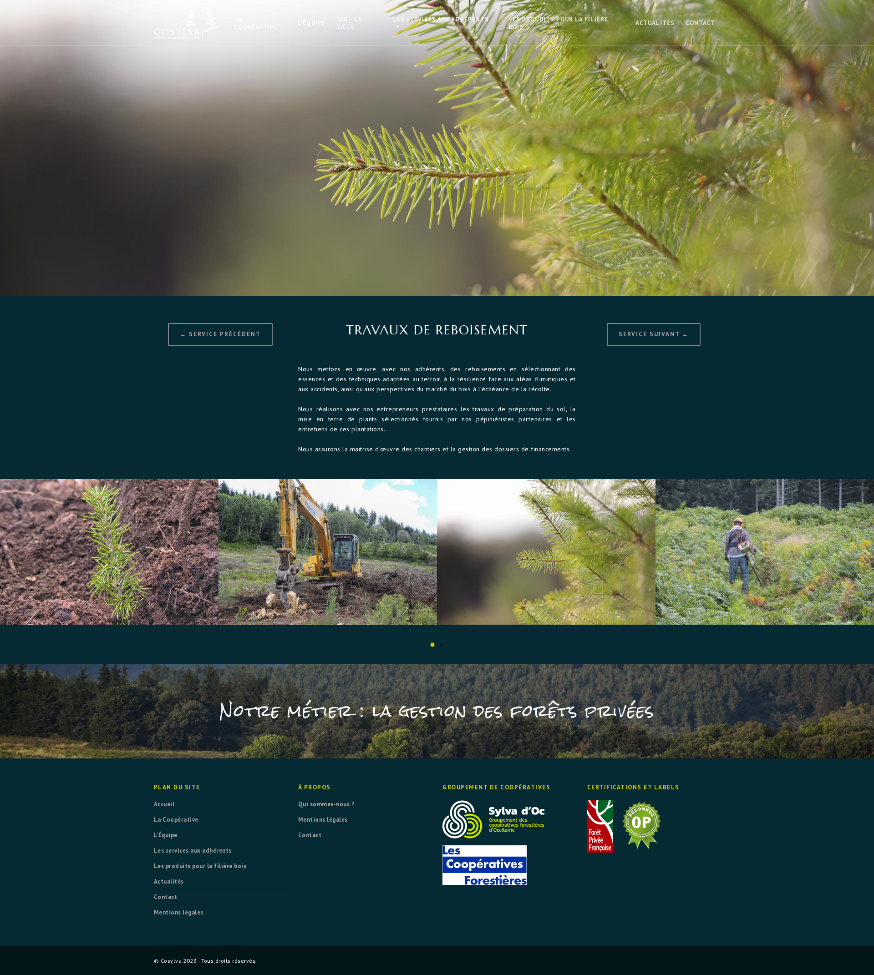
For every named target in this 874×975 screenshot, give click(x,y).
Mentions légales (178, 912)
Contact (166, 897)
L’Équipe (166, 835)
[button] (432, 644)
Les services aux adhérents (193, 850)
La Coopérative (176, 819)
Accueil (164, 804)
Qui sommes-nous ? (326, 804)
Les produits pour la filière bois (200, 866)
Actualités (169, 881)
